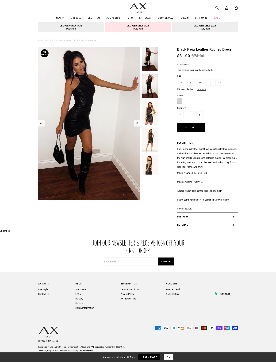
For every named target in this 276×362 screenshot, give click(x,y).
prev (41, 123)
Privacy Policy (127, 293)
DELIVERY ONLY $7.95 (71, 27)
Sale (217, 17)
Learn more (149, 357)
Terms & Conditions (130, 289)
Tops (129, 17)
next (137, 123)
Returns (79, 303)
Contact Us (43, 293)
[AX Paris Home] (138, 8)
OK (168, 357)
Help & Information (84, 307)
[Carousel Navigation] (89, 123)
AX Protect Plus (128, 298)
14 (219, 82)
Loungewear (166, 17)
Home (41, 40)
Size (179, 75)
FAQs (78, 293)
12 (209, 82)
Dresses (76, 17)
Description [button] (185, 142)
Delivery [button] (183, 216)
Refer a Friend (173, 289)
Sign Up (166, 261)
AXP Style (43, 289)
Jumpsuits (113, 17)
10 (200, 82)
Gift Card (201, 17)
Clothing (94, 17)
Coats (185, 17)
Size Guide (201, 89)
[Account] (223, 8)
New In (60, 17)
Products (51, 40)
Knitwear (145, 17)
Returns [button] (182, 224)
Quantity (181, 107)
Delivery (79, 298)
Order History (172, 293)
